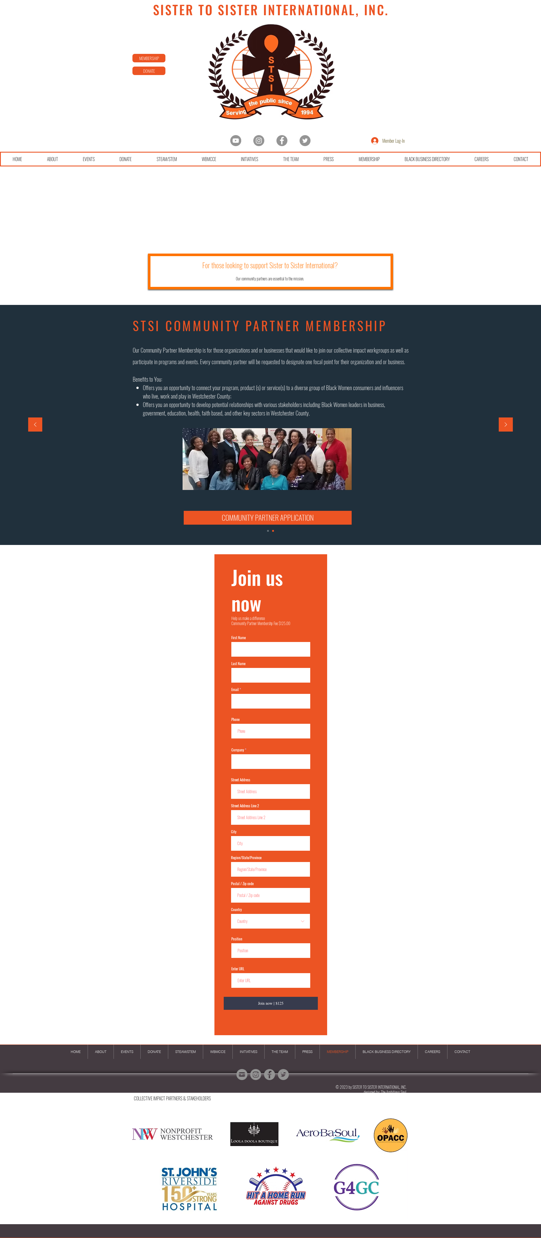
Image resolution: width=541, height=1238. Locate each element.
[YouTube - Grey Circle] (235, 140)
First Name (238, 637)
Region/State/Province (246, 857)
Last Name (238, 663)
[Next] (506, 424)
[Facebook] (281, 140)
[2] (273, 531)
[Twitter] (305, 140)
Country (236, 909)
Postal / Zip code (242, 883)
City (233, 832)
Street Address (240, 780)
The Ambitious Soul (393, 1092)
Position (236, 939)
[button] (268, 518)
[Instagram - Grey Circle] (258, 140)
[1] (268, 531)
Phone (235, 719)
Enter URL (237, 969)
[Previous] (35, 424)
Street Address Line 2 (245, 806)
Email (235, 689)
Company (237, 750)
